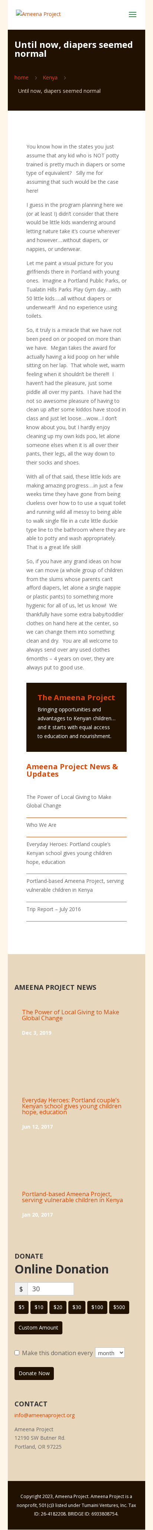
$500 (119, 1307)
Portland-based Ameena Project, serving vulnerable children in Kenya (72, 1197)
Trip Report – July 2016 (53, 909)
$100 (97, 1307)
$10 (39, 1307)
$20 (57, 1307)
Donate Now (34, 1373)
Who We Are (41, 824)
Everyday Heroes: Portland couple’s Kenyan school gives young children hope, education (69, 853)
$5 (22, 1307)
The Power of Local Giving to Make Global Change (70, 1015)
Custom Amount (38, 1327)
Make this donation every (58, 1353)
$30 (76, 1307)
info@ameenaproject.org (44, 1415)
